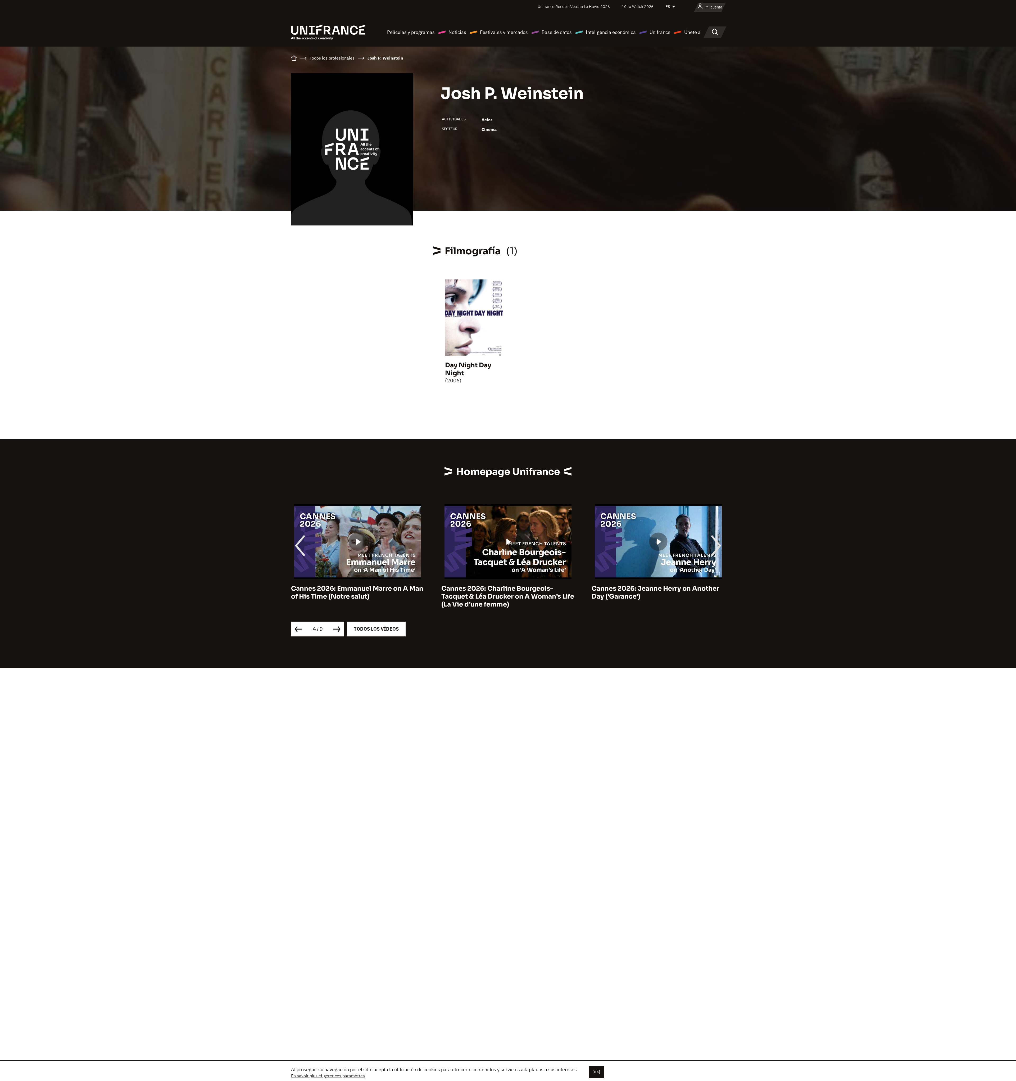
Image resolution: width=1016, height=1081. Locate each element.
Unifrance (660, 32)
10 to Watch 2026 (638, 6)
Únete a (692, 32)
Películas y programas (411, 32)
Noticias (457, 32)
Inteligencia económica (611, 32)
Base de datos (557, 32)
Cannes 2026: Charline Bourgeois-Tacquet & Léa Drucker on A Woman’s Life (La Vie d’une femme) (357, 596)
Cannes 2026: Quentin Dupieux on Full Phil (654, 592)
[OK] (596, 1072)
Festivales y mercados (504, 32)
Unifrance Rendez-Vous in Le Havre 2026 (574, 6)
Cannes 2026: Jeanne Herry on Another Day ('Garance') (505, 592)
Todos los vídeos (376, 629)
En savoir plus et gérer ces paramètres (328, 1075)
